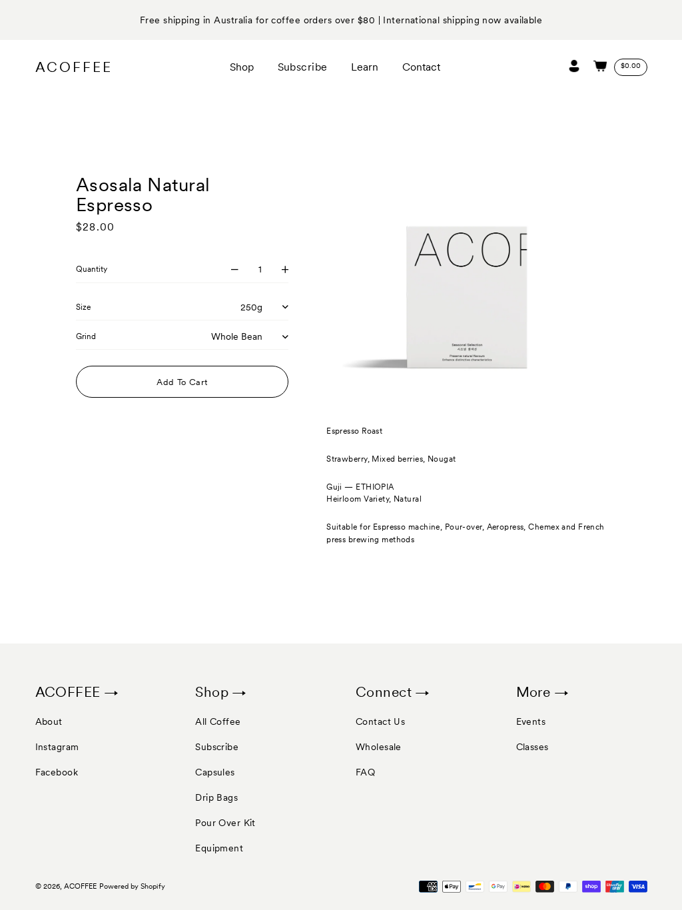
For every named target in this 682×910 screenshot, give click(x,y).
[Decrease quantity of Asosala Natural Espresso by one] (234, 269)
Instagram (57, 746)
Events (531, 721)
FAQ (365, 772)
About (49, 721)
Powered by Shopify (132, 886)
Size (83, 307)
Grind (86, 336)
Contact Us (380, 721)
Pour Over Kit (225, 822)
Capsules (215, 772)
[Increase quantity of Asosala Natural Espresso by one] (285, 269)
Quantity (91, 269)
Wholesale (379, 746)
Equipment (219, 848)
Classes (532, 746)
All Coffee (217, 721)
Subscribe (216, 746)
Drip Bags (216, 797)
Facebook (57, 772)
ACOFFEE (74, 67)
